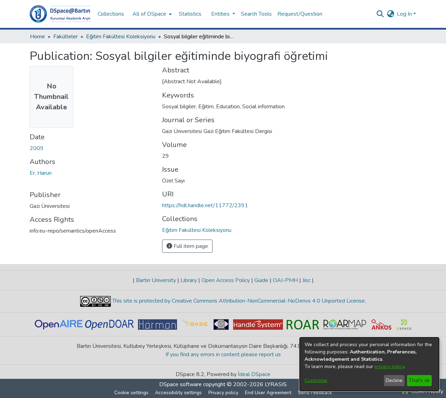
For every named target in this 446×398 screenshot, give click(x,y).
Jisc (306, 280)
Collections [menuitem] (111, 14)
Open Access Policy (225, 280)
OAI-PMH (285, 280)
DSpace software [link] (180, 384)
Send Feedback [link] (315, 392)
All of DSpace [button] (149, 14)
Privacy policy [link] (223, 392)
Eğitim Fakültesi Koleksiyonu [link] (120, 36)
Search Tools (256, 14)
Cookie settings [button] (131, 392)
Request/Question (299, 14)
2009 (37, 148)
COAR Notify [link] (426, 391)
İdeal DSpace (254, 374)
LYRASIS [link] (276, 384)
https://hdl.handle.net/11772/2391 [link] (205, 205)
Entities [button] (221, 14)
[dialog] (369, 364)
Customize (316, 380)
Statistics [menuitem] (190, 14)
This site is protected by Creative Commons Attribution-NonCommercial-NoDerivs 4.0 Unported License (238, 301)
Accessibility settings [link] (178, 392)
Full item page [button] (190, 246)
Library (188, 280)
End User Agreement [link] (268, 392)
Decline (394, 380)
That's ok (419, 380)
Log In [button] (405, 14)
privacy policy (389, 366)
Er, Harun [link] (41, 173)
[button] (60, 14)
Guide (261, 280)
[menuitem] (151, 14)
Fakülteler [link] (65, 36)
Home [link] (37, 36)
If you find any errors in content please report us (223, 354)
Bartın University (155, 280)
